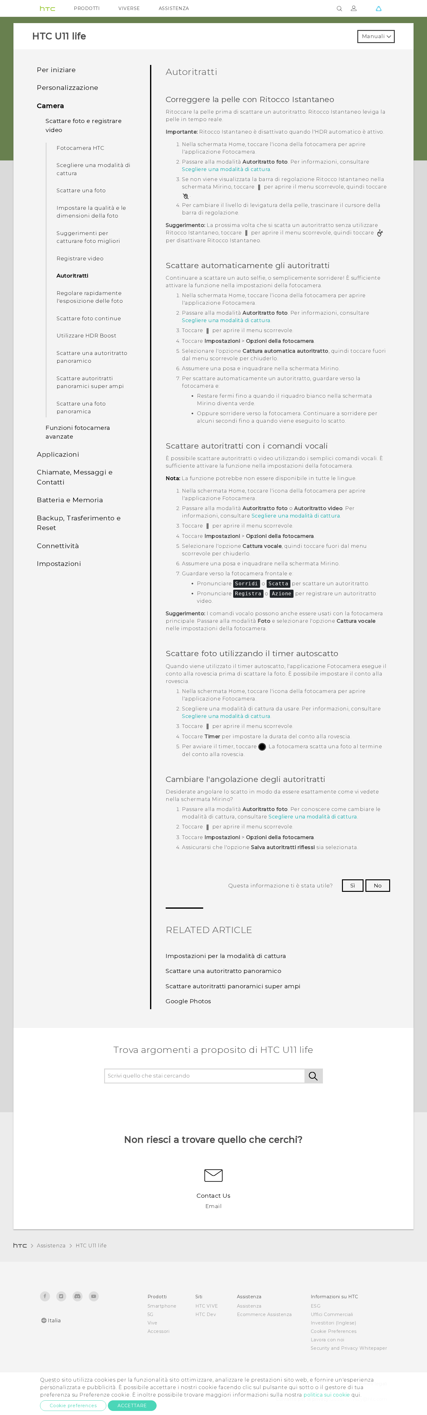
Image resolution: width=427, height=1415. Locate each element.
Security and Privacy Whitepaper (349, 1348)
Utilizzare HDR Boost (86, 335)
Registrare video (80, 258)
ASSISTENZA (174, 8)
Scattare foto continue (89, 318)
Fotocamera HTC (80, 148)
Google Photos (188, 1001)
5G (150, 1314)
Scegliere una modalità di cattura (94, 169)
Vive (153, 1323)
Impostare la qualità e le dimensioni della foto (91, 212)
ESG (316, 1306)
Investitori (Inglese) (333, 1323)
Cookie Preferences (334, 1331)
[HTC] (47, 8)
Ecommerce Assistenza (264, 1314)
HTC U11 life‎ (91, 1246)
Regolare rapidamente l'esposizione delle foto (90, 297)
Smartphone (162, 1306)
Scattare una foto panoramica (81, 407)
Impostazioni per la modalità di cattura (226, 956)
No (378, 885)
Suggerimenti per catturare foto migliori (88, 237)
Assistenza (51, 1246)
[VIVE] (378, 8)
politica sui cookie (327, 1395)
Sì (352, 885)
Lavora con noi (327, 1340)
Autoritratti (72, 276)
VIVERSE (129, 8)
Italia (54, 1321)
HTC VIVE (206, 1306)
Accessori (159, 1331)
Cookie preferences (73, 1405)
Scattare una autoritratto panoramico (92, 357)
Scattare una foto (81, 190)
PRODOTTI (87, 8)
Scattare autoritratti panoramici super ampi (90, 382)
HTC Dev (205, 1314)
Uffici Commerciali (332, 1314)
